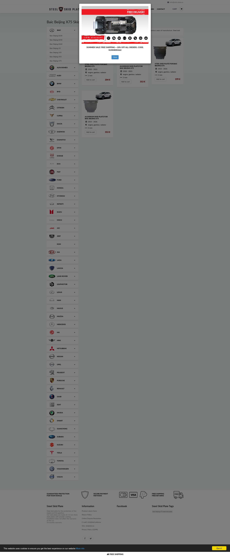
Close (115, 57)
